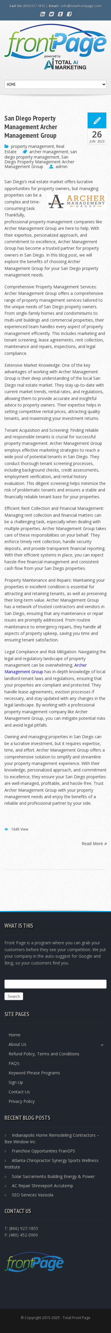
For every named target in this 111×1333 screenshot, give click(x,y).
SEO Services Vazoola (32, 1195)
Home (14, 1035)
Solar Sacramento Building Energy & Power (53, 1176)
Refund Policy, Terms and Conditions (44, 1054)
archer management (48, 151)
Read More (93, 843)
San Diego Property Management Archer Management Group (30, 127)
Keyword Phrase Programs (34, 1073)
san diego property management (40, 154)
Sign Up (16, 1082)
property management (32, 146)
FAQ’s (14, 1063)
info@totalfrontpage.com (81, 6)
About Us (17, 1044)
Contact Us (19, 1092)
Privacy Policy (22, 1101)
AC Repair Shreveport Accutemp (42, 1185)
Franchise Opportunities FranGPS (43, 1151)
